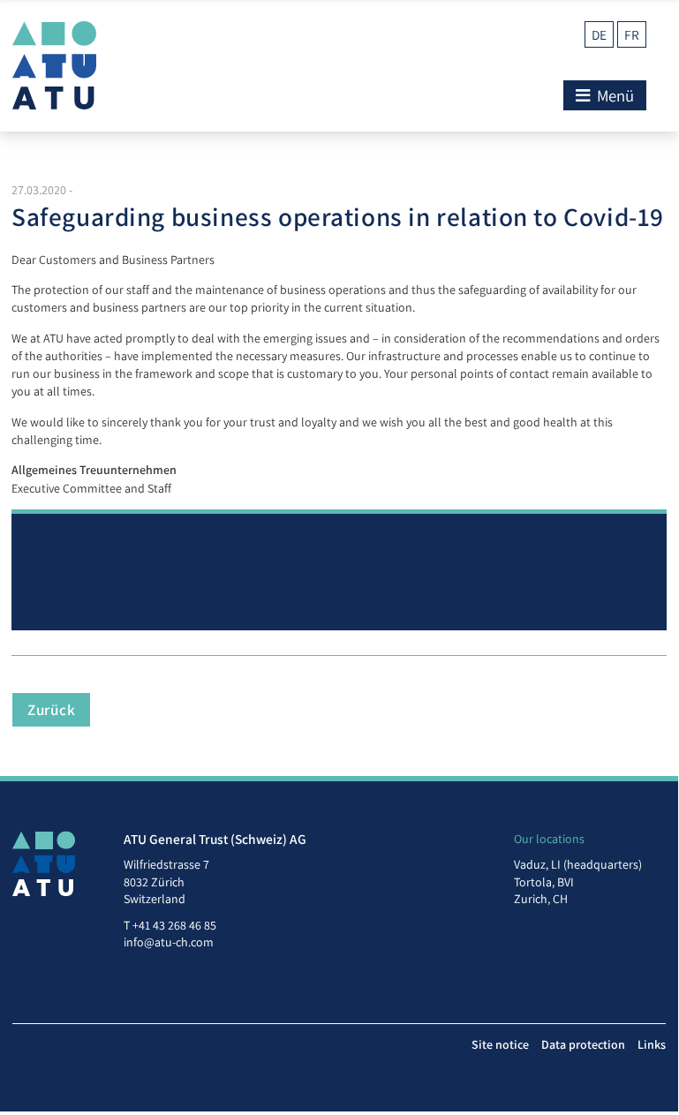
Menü (613, 95)
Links (652, 1044)
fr (631, 34)
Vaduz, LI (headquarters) (578, 864)
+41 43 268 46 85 (174, 925)
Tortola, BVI (544, 882)
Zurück (51, 709)
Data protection (583, 1044)
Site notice (500, 1044)
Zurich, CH (541, 899)
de (599, 34)
